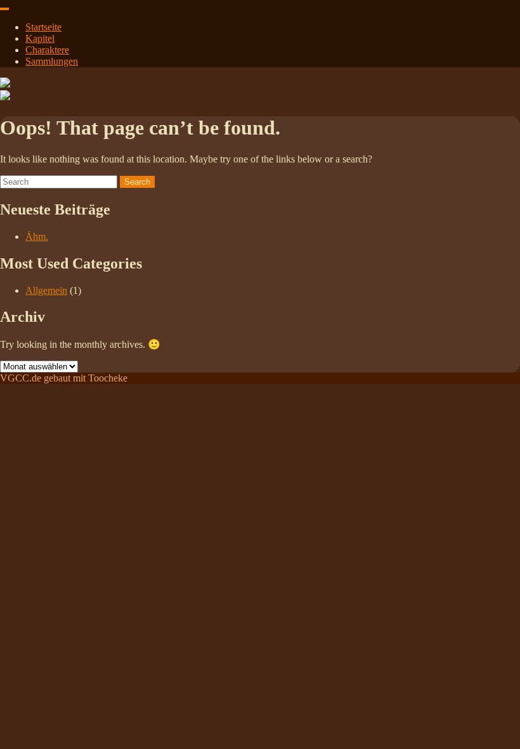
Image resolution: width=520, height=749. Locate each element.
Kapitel (40, 38)
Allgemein (46, 290)
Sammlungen (51, 61)
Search (137, 182)
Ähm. (36, 236)
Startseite (43, 27)
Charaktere (47, 49)
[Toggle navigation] (4, 9)
